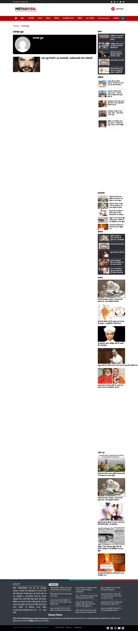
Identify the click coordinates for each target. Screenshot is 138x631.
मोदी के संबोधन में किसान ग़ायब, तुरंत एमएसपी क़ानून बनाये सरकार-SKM (61, 589)
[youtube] (120, 1)
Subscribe (120, 9)
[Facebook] (111, 1)
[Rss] (123, 1)
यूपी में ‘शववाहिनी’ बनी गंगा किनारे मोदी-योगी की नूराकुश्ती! (110, 589)
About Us (69, 627)
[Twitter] (114, 1)
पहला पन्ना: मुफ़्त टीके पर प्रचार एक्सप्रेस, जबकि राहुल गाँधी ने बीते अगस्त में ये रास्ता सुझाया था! (85, 604)
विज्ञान (48, 18)
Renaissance (104, 18)
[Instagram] (117, 1)
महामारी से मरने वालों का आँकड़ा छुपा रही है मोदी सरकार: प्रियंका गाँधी (111, 603)
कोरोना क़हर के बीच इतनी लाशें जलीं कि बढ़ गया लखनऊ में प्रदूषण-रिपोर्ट (86, 611)
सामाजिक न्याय (68, 18)
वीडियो (79, 18)
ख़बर (22, 18)
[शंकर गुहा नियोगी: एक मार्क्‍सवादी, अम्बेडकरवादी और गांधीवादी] (26, 64)
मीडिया (56, 18)
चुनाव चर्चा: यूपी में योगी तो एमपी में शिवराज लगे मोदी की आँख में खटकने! (60, 609)
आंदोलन (116, 18)
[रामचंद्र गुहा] (22, 44)
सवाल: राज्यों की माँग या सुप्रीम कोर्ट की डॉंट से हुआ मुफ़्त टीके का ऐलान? (87, 597)
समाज (40, 18)
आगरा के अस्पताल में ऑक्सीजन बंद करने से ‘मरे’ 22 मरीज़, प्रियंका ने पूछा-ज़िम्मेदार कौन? (61, 602)
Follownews (78, 627)
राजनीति (31, 18)
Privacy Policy (59, 627)
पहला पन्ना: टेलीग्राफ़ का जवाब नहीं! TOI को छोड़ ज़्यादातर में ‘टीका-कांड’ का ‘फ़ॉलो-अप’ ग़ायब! (111, 596)
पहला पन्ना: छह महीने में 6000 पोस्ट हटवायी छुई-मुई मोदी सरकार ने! (111, 609)
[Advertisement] (111, 159)
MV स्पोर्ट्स (90, 18)
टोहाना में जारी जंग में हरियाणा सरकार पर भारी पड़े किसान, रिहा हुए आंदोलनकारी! (86, 590)
